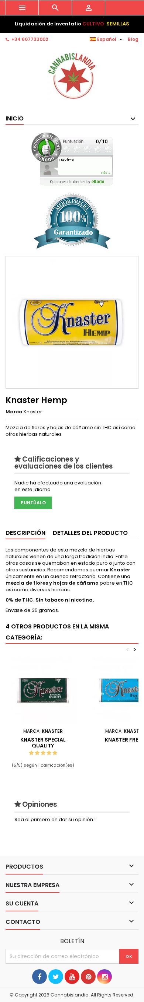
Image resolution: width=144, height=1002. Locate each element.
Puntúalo (33, 503)
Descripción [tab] (25, 533)
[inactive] (72, 158)
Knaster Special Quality (43, 742)
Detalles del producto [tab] (90, 533)
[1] (31, 753)
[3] (43, 753)
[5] (54, 753)
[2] (37, 753)
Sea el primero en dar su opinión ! (55, 819)
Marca (14, 412)
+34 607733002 (29, 39)
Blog (133, 39)
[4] (49, 753)
